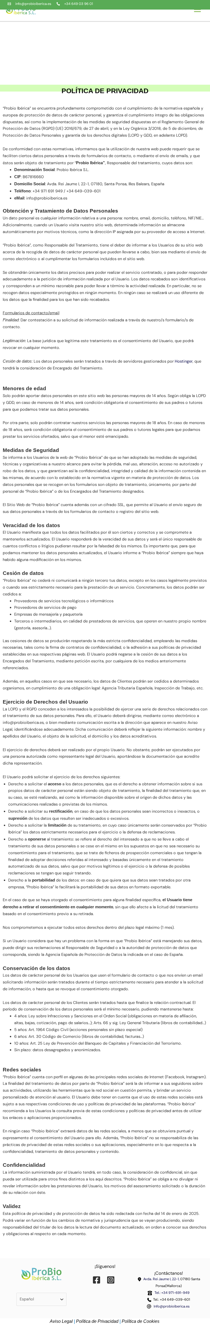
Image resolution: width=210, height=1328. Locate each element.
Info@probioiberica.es (171, 1306)
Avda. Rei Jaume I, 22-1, (161, 1279)
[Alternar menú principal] (198, 9)
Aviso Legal (61, 1321)
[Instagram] (112, 1280)
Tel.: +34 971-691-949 (171, 1292)
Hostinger (183, 361)
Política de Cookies (141, 1321)
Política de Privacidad (97, 1321)
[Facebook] (97, 1280)
